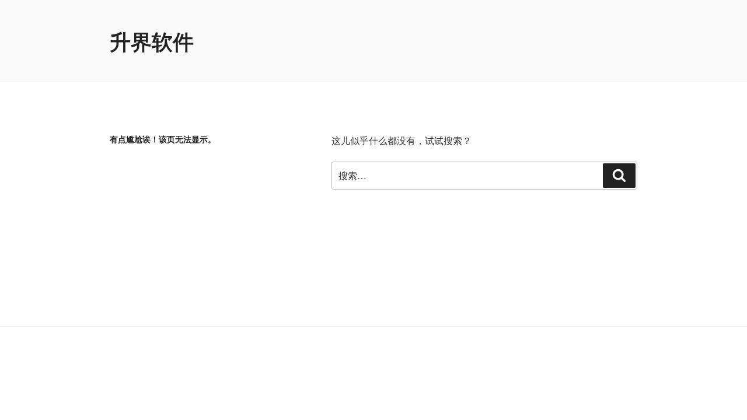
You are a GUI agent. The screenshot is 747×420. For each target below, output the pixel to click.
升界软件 (152, 41)
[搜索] (619, 175)
